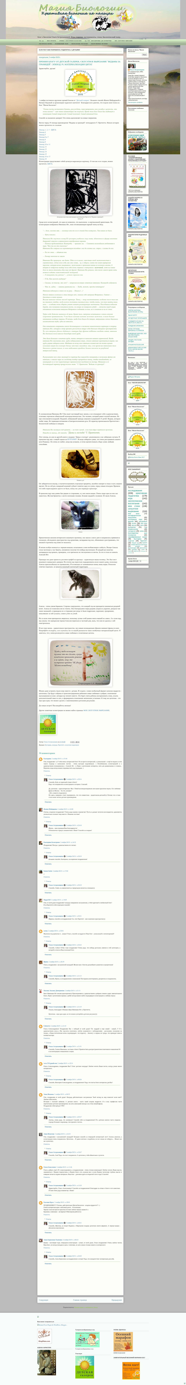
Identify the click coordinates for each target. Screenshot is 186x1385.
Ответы (48, 775)
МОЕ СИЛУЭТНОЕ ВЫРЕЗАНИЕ (123, 40)
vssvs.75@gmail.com (50, 1063)
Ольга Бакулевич (50, 1167)
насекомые (143, 521)
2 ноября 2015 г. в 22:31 (65, 1063)
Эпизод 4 (42, 132)
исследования (135, 490)
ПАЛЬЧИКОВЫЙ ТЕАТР (61, 43)
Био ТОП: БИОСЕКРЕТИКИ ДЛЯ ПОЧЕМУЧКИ (98, 40)
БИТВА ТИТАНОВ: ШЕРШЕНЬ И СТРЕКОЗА (136, 329)
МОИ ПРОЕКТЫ (51, 40)
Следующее (43, 1300)
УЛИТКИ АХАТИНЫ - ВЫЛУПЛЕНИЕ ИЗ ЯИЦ (135, 311)
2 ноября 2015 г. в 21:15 (74, 1007)
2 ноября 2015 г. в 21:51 (74, 1046)
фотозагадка (132, 548)
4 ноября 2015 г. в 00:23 (70, 1240)
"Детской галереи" (83, 100)
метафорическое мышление (134, 516)
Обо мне (41, 40)
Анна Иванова (49, 1094)
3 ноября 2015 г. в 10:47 (74, 1152)
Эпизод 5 (42, 134)
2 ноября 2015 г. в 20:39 (56, 962)
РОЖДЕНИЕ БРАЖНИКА (136, 326)
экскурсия (132, 531)
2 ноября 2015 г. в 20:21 (74, 916)
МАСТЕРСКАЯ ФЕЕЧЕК (45, 43)
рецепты (135, 551)
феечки (131, 521)
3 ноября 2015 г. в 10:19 (62, 1134)
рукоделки (132, 527)
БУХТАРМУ (72, 439)
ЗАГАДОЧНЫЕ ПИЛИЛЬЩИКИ (137, 318)
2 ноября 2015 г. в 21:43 (58, 1026)
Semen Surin (48, 871)
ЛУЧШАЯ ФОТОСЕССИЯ (136, 344)
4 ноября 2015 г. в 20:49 (74, 1256)
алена (46, 931)
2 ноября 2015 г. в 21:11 (72, 990)
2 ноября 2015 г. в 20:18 (74, 825)
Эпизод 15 (43, 154)
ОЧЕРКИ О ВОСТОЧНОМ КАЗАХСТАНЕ (70, 40)
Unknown (47, 1026)
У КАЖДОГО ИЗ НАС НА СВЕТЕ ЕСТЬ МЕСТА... (135, 322)
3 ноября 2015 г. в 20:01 (62, 1202)
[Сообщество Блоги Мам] (44, 1343)
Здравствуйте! (132, 315)
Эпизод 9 (42, 142)
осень (134, 523)
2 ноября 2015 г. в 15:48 (59, 759)
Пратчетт (61, 745)
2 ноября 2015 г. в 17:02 (60, 871)
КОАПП (144, 543)
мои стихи (134, 506)
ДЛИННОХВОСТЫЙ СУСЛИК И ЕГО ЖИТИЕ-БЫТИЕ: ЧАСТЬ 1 (137, 349)
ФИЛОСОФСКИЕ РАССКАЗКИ (79, 43)
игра (130, 498)
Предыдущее (117, 1300)
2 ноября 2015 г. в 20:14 (74, 779)
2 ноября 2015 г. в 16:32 (68, 842)
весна (134, 525)
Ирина (46, 962)
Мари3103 (47, 900)
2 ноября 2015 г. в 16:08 (65, 809)
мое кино (133, 514)
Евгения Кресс (49, 1202)
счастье (131, 541)
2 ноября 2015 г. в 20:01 (56, 931)
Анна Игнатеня (49, 1134)
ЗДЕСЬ (49, 164)
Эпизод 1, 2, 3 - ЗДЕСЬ (47, 130)
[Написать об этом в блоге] (73, 742)
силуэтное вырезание (72, 745)
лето (142, 525)
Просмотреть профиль (135, 102)
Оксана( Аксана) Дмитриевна (54, 990)
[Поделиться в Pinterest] (79, 742)
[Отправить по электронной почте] (71, 742)
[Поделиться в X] (75, 742)
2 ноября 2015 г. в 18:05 (59, 900)
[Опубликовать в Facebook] (77, 742)
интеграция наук (135, 519)
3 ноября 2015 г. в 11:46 (64, 1167)
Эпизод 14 (43, 151)
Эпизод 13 (43, 149)
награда (54, 745)
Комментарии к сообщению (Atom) (86, 1307)
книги (129, 551)
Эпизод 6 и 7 (44, 137)
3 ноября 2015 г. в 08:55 (62, 1094)
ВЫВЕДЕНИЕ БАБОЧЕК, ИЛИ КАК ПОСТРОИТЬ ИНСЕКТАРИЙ (137, 335)
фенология (143, 548)
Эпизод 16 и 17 (44, 156)
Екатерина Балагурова (52, 842)
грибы (143, 549)
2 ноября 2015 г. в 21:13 (74, 976)
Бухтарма (48, 745)
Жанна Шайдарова (50, 809)
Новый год (135, 543)
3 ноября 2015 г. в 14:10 (74, 1185)
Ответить (47, 771)
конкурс (137, 546)
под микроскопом (137, 528)
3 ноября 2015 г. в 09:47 (74, 1117)
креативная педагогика (137, 494)
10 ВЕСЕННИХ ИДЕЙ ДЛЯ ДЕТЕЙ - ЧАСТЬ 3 (136, 136)
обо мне (144, 523)
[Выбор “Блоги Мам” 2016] (129, 463)
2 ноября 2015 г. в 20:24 (74, 945)
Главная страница (80, 1300)
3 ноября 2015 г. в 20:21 (74, 1223)
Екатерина (47, 758)
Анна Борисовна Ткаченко (53, 1240)
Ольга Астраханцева (56, 779)
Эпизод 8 (42, 139)
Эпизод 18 (43, 159)
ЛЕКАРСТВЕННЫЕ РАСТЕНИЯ (99, 43)
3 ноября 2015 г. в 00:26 (74, 1079)
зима (142, 531)
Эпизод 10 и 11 (44, 144)
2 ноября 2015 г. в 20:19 (74, 856)
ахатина (130, 552)
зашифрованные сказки (137, 537)
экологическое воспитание (135, 502)
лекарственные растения (139, 544)
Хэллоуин (143, 551)
